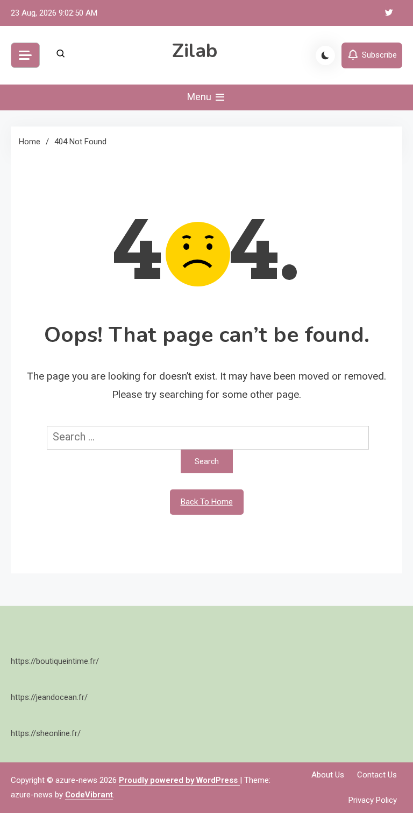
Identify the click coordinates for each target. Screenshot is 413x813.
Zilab (194, 51)
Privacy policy (372, 800)
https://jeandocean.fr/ (49, 697)
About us (327, 775)
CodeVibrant (89, 795)
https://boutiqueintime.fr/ (55, 661)
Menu (200, 96)
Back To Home (207, 502)
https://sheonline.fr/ (46, 733)
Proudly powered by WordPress (179, 780)
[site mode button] (325, 55)
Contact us (377, 775)
